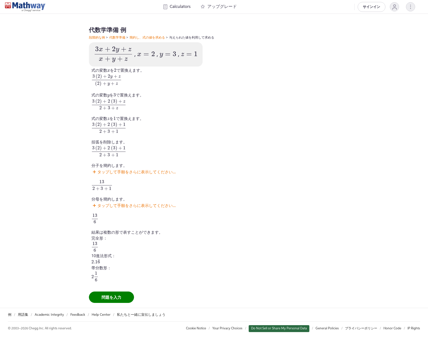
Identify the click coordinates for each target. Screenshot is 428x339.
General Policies (327, 328)
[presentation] (113, 54)
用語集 (23, 314)
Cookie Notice (196, 328)
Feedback (77, 314)
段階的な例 (97, 37)
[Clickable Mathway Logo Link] (25, 7)
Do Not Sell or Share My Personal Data (279, 328)
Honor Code (392, 328)
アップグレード (222, 7)
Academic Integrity (49, 314)
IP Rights (413, 328)
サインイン (371, 7)
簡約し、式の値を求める (147, 37)
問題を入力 (111, 297)
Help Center (101, 314)
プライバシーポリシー (361, 328)
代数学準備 (117, 37)
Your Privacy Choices (227, 328)
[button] (394, 6)
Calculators (180, 7)
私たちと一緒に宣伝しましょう (141, 314)
